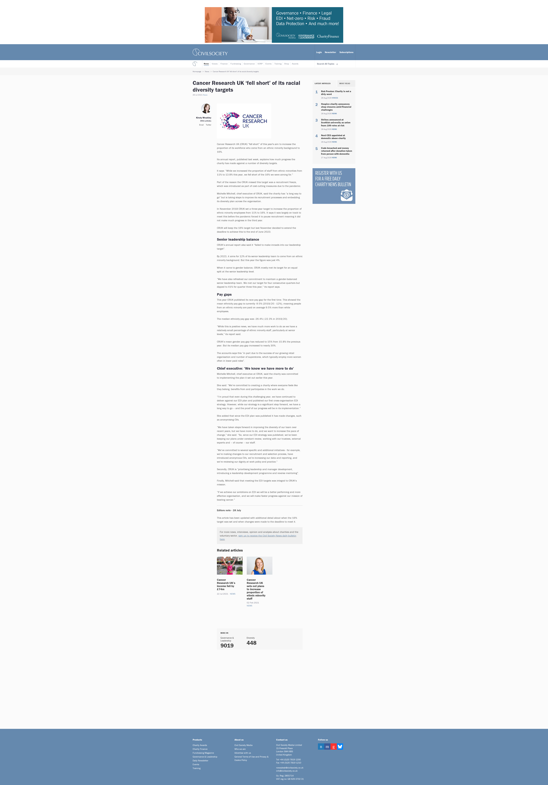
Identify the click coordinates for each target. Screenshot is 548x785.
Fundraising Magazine (203, 752)
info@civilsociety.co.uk (287, 770)
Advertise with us (242, 752)
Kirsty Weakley (203, 117)
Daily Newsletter (200, 760)
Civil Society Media (243, 745)
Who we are (240, 749)
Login (319, 52)
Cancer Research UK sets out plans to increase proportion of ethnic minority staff (256, 589)
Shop (286, 63)
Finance (224, 63)
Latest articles (323, 83)
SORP (260, 63)
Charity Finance (200, 749)
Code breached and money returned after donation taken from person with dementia (336, 150)
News (206, 63)
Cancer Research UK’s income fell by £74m (226, 584)
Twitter (208, 125)
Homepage (197, 71)
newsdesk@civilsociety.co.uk (289, 767)
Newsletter (330, 52)
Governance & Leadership (205, 756)
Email (201, 125)
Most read (344, 83)
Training (277, 63)
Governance (249, 63)
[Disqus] (256, 688)
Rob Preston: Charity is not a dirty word (336, 93)
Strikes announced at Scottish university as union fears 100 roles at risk (335, 122)
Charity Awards (200, 745)
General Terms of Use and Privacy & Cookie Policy (251, 758)
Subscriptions (346, 52)
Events (268, 63)
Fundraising (235, 63)
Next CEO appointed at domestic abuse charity (333, 137)
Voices (215, 63)
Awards (295, 63)
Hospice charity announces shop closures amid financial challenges (336, 106)
